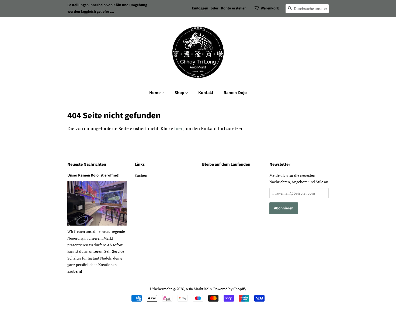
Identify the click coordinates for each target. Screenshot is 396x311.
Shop (180, 93)
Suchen (141, 175)
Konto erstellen (233, 8)
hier (178, 128)
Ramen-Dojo (235, 93)
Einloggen (200, 8)
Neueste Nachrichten (86, 164)
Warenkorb (270, 8)
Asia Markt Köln (199, 288)
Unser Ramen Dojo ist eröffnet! (93, 175)
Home (155, 93)
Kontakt (205, 93)
